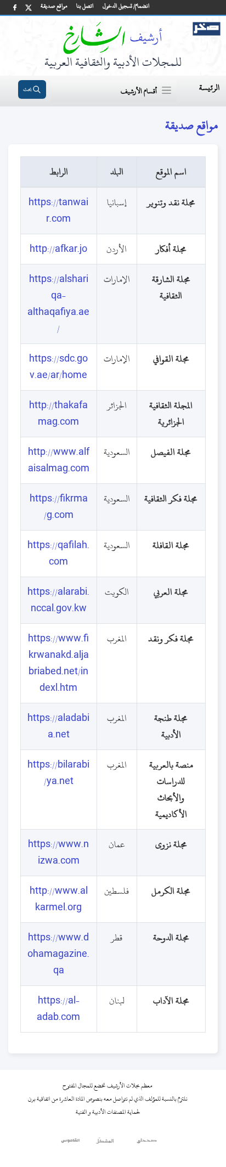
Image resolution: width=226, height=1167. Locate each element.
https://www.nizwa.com (58, 852)
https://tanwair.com (58, 210)
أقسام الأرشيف (139, 91)
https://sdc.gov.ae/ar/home (58, 367)
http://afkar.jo (58, 249)
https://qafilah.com (58, 553)
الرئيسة (209, 87)
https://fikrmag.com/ (59, 507)
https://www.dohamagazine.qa (58, 954)
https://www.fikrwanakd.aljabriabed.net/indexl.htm (58, 663)
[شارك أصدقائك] (14, 7)
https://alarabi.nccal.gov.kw (58, 600)
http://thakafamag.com (58, 413)
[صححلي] (147, 1143)
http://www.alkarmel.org (59, 899)
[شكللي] (105, 1143)
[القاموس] (71, 1143)
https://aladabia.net (58, 726)
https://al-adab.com (58, 1009)
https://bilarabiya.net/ (58, 773)
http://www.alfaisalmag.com (58, 460)
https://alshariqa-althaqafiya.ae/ (58, 304)
